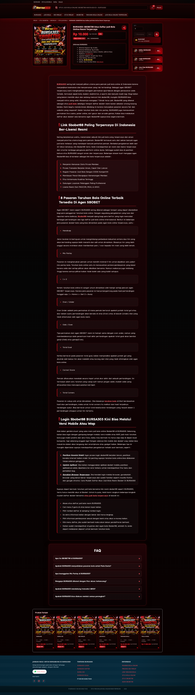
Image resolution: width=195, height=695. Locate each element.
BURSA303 (37, 2)
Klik (158, 51)
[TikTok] (43, 681)
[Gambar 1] (37, 60)
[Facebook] (34, 681)
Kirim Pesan (41, 672)
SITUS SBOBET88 (43, 20)
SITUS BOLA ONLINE (128, 675)
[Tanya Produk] (156, 34)
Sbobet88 (82, 216)
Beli (150, 34)
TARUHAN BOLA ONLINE (94, 15)
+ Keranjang (140, 34)
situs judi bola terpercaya (96, 495)
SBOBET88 (79, 15)
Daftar (55, 2)
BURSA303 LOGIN (83, 665)
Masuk (61, 2)
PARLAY (35, 20)
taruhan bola (110, 401)
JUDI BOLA (47, 15)
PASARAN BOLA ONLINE (130, 665)
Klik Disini (100, 62)
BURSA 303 (81, 672)
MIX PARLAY (58, 15)
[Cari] (56, 7)
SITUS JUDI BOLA (47, 2)
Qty (135, 25)
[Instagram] (39, 681)
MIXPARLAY (53, 20)
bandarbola (89, 54)
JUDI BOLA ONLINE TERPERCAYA (116, 15)
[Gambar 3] (52, 60)
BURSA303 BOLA (82, 675)
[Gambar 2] (45, 60)
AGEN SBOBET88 (127, 682)
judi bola (73, 104)
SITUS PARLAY (69, 15)
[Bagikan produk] (124, 28)
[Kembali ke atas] (190, 684)
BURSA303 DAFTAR (83, 669)
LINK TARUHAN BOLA (129, 672)
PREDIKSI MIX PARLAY (129, 669)
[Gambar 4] (59, 60)
